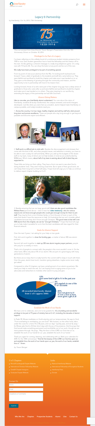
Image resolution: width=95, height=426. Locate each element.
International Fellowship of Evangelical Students (67, 366)
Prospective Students (44, 416)
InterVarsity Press (57, 369)
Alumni (57, 416)
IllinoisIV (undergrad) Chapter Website (23, 363)
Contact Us (73, 416)
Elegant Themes (43, 423)
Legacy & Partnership (47, 17)
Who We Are (19, 416)
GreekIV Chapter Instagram (19, 369)
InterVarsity (15, 20)
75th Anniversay (36, 20)
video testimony (56, 210)
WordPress (61, 423)
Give (64, 416)
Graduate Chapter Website (19, 372)
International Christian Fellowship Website (24, 366)
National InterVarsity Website (61, 363)
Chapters (30, 416)
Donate (54, 372)
